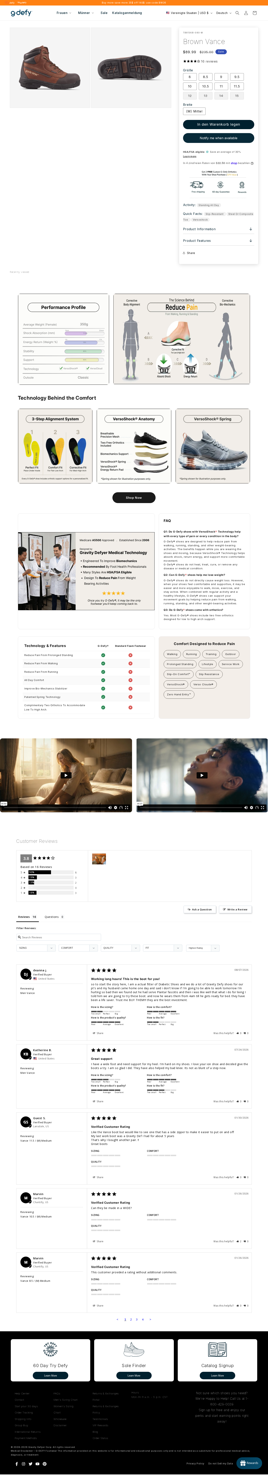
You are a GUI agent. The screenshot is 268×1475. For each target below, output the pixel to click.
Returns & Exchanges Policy (106, 1409)
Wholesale (60, 1419)
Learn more (189, 156)
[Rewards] (249, 1463)
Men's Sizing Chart (65, 1399)
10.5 (205, 86)
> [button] (150, 1319)
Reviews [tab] (24, 917)
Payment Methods (26, 1438)
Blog (95, 1431)
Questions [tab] (52, 917)
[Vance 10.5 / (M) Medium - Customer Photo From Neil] (99, 859)
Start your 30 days (26, 1406)
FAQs (57, 1393)
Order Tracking (24, 1412)
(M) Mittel (194, 111)
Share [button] (191, 253)
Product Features (218, 240)
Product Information (218, 229)
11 (221, 86)
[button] (63, 12)
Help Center (22, 1393)
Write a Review (237, 909)
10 (190, 86)
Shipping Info (23, 1419)
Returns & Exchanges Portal (106, 1396)
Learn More (50, 1375)
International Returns (28, 1431)
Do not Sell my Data (220, 1463)
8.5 (205, 77)
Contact (19, 1399)
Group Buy (21, 1425)
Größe (188, 70)
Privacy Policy (195, 1463)
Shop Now (134, 498)
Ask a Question (202, 909)
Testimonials (100, 1419)
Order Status (100, 1438)
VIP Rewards (100, 1425)
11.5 (237, 86)
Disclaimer (60, 1425)
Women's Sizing (63, 1406)
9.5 (237, 77)
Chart (57, 1412)
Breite (187, 105)
